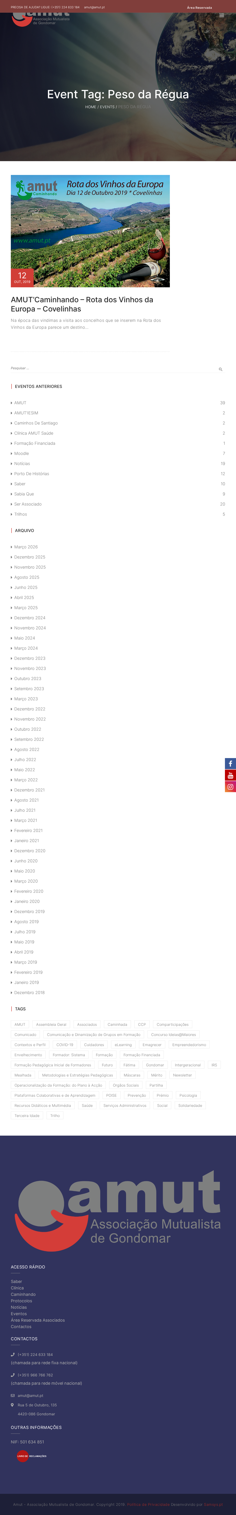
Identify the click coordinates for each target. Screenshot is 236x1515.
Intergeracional (188, 1065)
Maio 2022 (24, 769)
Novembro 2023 (30, 668)
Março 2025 (26, 607)
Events (107, 107)
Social (162, 1105)
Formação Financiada (34, 443)
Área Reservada (199, 7)
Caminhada (117, 1024)
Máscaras (132, 1075)
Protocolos (21, 1300)
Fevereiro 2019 (28, 972)
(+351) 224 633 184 (65, 7)
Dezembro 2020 (29, 850)
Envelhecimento (28, 1055)
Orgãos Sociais (126, 1085)
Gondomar (155, 1065)
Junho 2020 (26, 860)
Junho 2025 (26, 587)
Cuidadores (94, 1044)
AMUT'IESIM (26, 412)
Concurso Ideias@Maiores (173, 1034)
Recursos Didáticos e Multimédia (43, 1105)
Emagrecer (152, 1044)
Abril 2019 (23, 952)
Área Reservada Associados (38, 1320)
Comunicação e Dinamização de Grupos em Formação (93, 1034)
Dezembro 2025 (29, 557)
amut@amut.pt (94, 7)
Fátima (129, 1065)
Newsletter (182, 1075)
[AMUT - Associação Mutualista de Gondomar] (41, 15)
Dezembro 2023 (29, 658)
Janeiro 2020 (27, 901)
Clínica (17, 1287)
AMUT (20, 402)
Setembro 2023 (29, 688)
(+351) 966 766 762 (35, 1375)
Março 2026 (26, 546)
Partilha (156, 1085)
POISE (111, 1095)
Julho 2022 (25, 759)
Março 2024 (26, 648)
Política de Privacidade (148, 1504)
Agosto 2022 (26, 749)
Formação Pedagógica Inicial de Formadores (53, 1065)
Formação (104, 1055)
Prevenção (137, 1095)
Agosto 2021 (26, 800)
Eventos (19, 1313)
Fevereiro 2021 (28, 830)
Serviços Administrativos (124, 1105)
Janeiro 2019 (26, 982)
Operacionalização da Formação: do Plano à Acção (58, 1085)
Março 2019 (25, 962)
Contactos (21, 1326)
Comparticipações (173, 1024)
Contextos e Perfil (30, 1044)
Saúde (87, 1105)
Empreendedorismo (189, 1044)
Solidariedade (190, 1105)
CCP (142, 1024)
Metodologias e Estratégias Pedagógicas (77, 1075)
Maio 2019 (24, 941)
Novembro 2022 (30, 719)
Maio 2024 (24, 638)
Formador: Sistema (69, 1055)
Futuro (107, 1065)
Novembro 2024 (30, 627)
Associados (87, 1024)
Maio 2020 (24, 871)
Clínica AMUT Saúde (33, 433)
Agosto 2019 (26, 921)
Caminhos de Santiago (36, 423)
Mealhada (23, 1075)
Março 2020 (26, 881)
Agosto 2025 (26, 577)
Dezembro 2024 (29, 617)
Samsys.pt (213, 1504)
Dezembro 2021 (29, 790)
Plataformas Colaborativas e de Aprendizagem (55, 1095)
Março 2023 (26, 698)
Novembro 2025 (30, 567)
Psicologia (188, 1095)
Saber (19, 483)
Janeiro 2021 (26, 840)
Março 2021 (25, 820)
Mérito (156, 1075)
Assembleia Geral (51, 1024)
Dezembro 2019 (29, 911)
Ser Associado (28, 504)
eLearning (123, 1044)
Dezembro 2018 (29, 992)
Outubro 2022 (27, 729)
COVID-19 (64, 1044)
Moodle (21, 453)
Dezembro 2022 (29, 709)
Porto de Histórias (31, 473)
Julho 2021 (24, 810)
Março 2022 (26, 779)
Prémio (163, 1095)
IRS (214, 1065)
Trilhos (20, 514)
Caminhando (23, 1294)
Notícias (22, 463)
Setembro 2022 (29, 739)
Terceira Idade (27, 1115)
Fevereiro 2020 (28, 891)
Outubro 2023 (27, 678)
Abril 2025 (24, 597)
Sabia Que (24, 493)
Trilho (55, 1115)
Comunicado (25, 1034)
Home (90, 107)
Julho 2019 (24, 931)
